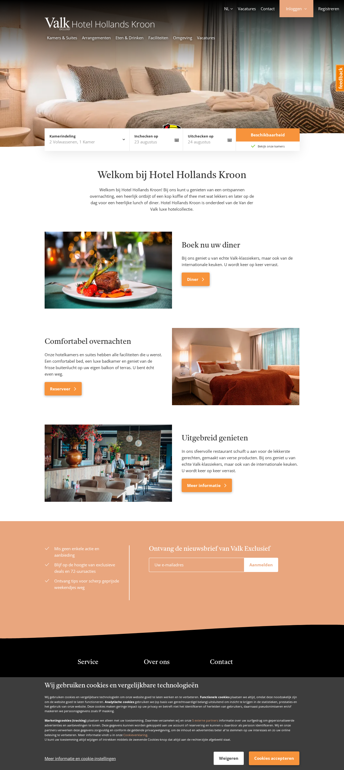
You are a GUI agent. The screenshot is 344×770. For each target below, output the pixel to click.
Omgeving (182, 37)
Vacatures (247, 8)
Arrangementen (96, 37)
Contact (268, 8)
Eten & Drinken (130, 37)
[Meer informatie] (108, 463)
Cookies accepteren (274, 758)
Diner (193, 279)
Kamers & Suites (62, 37)
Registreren (328, 8)
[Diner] (108, 270)
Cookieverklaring (135, 735)
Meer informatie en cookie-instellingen (80, 758)
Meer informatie (204, 485)
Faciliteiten (158, 37)
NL (226, 8)
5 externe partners (205, 720)
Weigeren (228, 758)
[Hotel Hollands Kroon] (100, 28)
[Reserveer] (235, 366)
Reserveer (60, 388)
